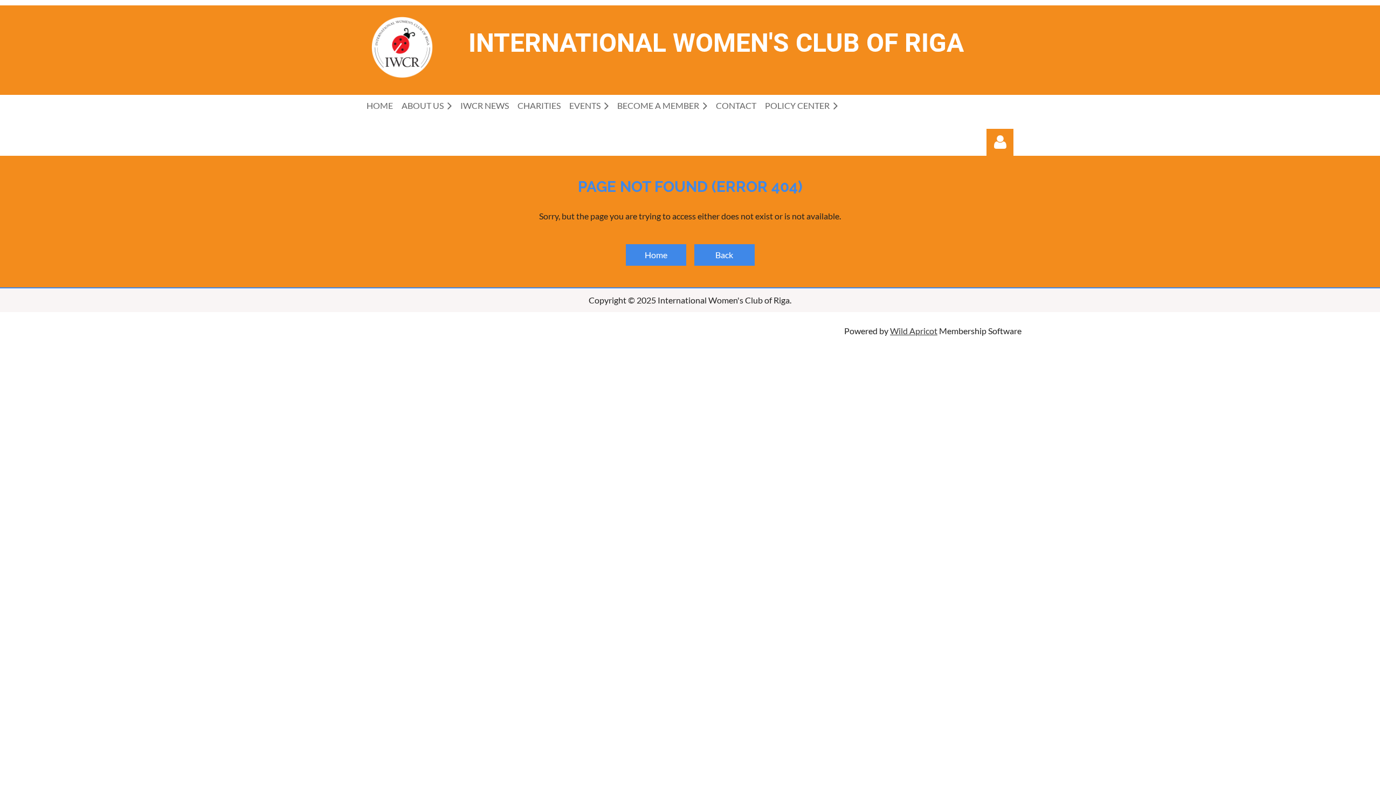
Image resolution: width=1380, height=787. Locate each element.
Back (724, 255)
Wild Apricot (913, 331)
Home (656, 255)
